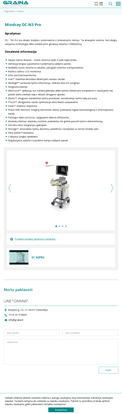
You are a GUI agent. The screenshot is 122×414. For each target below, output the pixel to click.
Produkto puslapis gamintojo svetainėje (35, 238)
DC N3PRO (38, 257)
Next (112, 188)
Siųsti (108, 370)
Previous (10, 188)
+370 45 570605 (18, 314)
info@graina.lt (16, 319)
